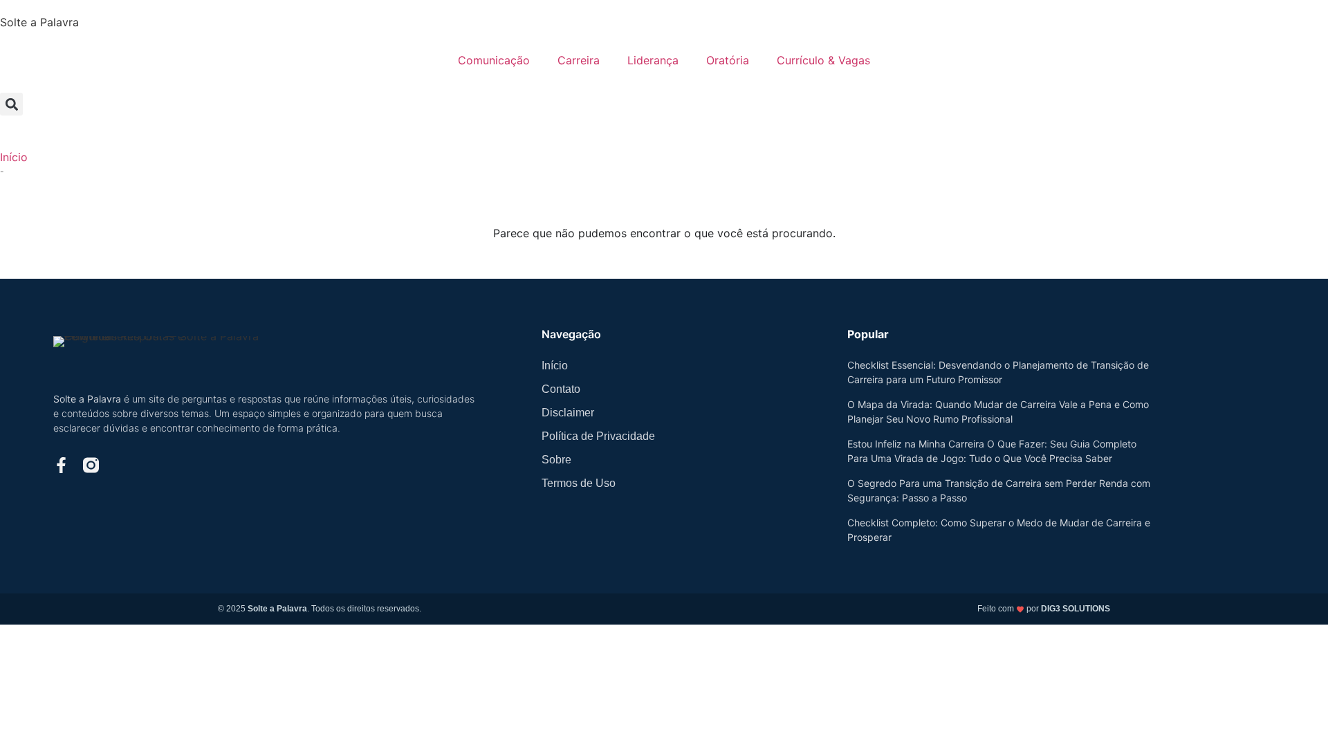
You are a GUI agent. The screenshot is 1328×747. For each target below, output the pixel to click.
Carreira (578, 60)
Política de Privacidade (598, 436)
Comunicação (494, 60)
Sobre (556, 459)
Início (14, 157)
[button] (11, 104)
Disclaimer (568, 412)
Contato (561, 389)
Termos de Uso (579, 483)
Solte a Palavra (39, 22)
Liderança (653, 60)
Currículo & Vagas (823, 60)
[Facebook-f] (61, 465)
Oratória (727, 60)
